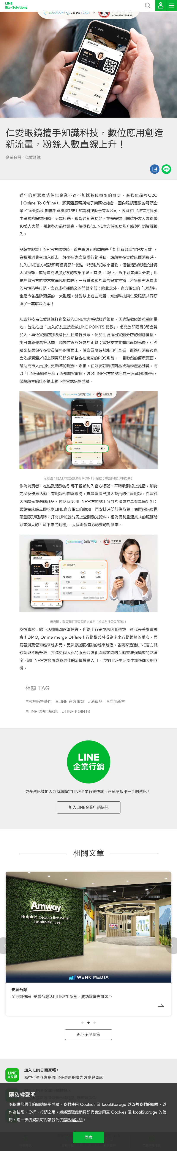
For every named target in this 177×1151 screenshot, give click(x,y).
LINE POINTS (77, 711)
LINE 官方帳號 (71, 701)
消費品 (97, 701)
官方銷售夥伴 (40, 701)
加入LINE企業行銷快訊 (89, 807)
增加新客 (117, 701)
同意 (88, 1137)
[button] (82, 1023)
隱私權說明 (73, 1120)
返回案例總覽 (88, 1034)
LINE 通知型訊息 (43, 711)
